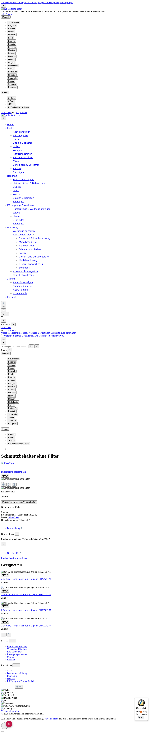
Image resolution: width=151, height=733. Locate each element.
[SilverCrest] (75, 463)
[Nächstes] (3, 303)
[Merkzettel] (2, 317)
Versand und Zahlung (17, 649)
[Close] (3, 342)
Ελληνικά (12, 87)
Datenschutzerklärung (17, 673)
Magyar (11, 62)
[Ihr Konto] (3, 321)
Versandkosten (51, 718)
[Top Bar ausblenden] (3, 5)
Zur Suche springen (35, 2)
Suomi (11, 81)
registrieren (11, 330)
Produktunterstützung (17, 646)
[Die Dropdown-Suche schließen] (36, 346)
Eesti (10, 38)
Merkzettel (56, 333)
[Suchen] (5, 314)
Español (11, 44)
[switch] (141, 717)
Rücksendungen (68, 333)
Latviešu (11, 56)
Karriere (11, 659)
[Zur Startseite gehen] (11, 8)
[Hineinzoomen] (14, 485)
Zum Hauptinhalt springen (13, 2)
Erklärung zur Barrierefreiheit (21, 681)
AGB (9, 670)
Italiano (11, 53)
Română (11, 75)
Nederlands (13, 66)
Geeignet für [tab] (13, 553)
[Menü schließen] (13, 324)
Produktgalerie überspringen (14, 558)
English (11, 41)
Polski (11, 69)
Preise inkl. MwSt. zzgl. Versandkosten (19, 502)
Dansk (11, 32)
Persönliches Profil (20, 333)
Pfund (11, 98)
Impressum (12, 676)
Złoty (11, 104)
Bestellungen (44, 333)
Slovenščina (13, 22)
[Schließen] (2, 482)
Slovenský (12, 78)
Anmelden (6, 112)
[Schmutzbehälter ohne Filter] (15, 479)
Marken (10, 657)
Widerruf (11, 678)
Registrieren (21, 112)
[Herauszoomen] (3, 485)
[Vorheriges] (3, 118)
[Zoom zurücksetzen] (8, 485)
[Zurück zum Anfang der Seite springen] (4, 725)
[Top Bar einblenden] (3, 339)
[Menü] (3, 307)
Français (12, 47)
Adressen (33, 333)
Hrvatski (11, 50)
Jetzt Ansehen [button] (7, 14)
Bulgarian (12, 25)
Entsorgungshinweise (17, 654)
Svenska (12, 84)
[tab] (15, 528)
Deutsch (11, 35)
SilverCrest (13, 517)
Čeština (11, 28)
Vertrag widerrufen (10, 711)
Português (12, 72)
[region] (75, 481)
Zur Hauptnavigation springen (59, 2)
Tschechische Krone (18, 107)
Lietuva (11, 59)
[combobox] (14, 346)
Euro (11, 101)
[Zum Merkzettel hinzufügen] (5, 476)
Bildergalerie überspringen (13, 472)
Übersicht (6, 333)
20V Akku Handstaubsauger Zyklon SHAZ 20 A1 (26, 579)
